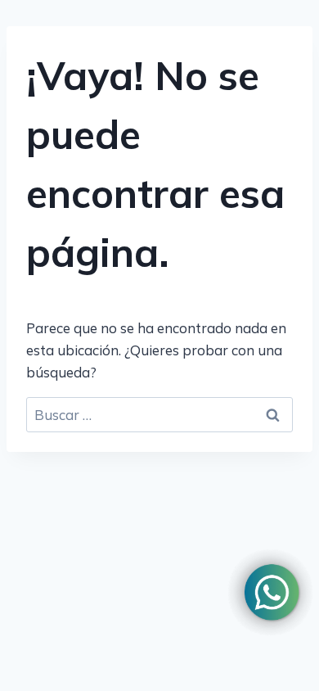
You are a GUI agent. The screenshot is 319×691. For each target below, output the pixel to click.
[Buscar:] (159, 414)
